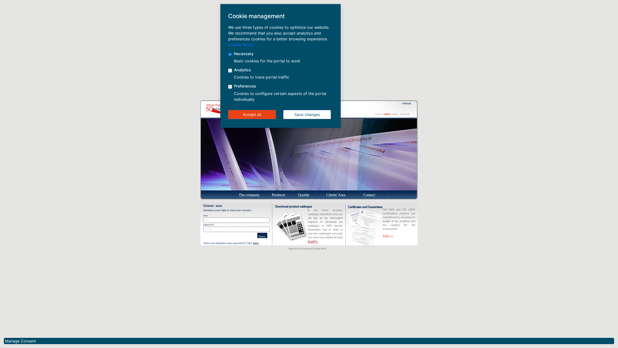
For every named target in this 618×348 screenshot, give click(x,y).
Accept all (252, 114)
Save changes (307, 114)
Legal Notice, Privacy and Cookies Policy (307, 248)
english (386, 114)
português (404, 114)
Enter (262, 236)
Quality (303, 195)
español (378, 114)
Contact (369, 195)
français (395, 114)
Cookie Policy (240, 44)
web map (406, 103)
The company (249, 195)
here (256, 243)
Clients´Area (335, 195)
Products (278, 195)
